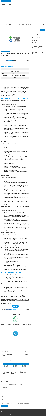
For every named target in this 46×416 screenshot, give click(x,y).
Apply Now (15, 306)
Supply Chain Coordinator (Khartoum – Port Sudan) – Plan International (38, 39)
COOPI (23, 24)
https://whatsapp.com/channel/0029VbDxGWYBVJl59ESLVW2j (17, 324)
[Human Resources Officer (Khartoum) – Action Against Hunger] (6, 366)
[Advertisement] (23, 14)
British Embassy (15, 24)
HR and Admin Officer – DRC (37, 50)
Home (3, 24)
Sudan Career (6, 4)
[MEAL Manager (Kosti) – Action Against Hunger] (24, 366)
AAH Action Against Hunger (6, 51)
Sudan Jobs (32, 24)
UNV (26, 24)
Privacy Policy (4, 411)
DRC (20, 24)
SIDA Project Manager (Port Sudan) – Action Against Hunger (7, 354)
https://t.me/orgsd (15, 339)
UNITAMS (9, 24)
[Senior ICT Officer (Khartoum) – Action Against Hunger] (15, 366)
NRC (28, 24)
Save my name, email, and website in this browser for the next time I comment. (15, 403)
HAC (6, 24)
